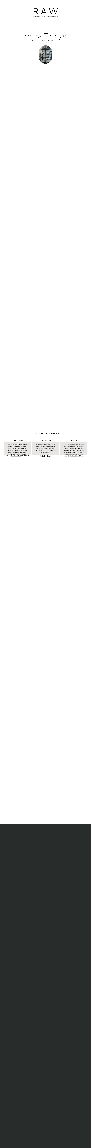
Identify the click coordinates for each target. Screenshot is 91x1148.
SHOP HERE (45, 456)
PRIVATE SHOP (16, 455)
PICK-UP (74, 455)
